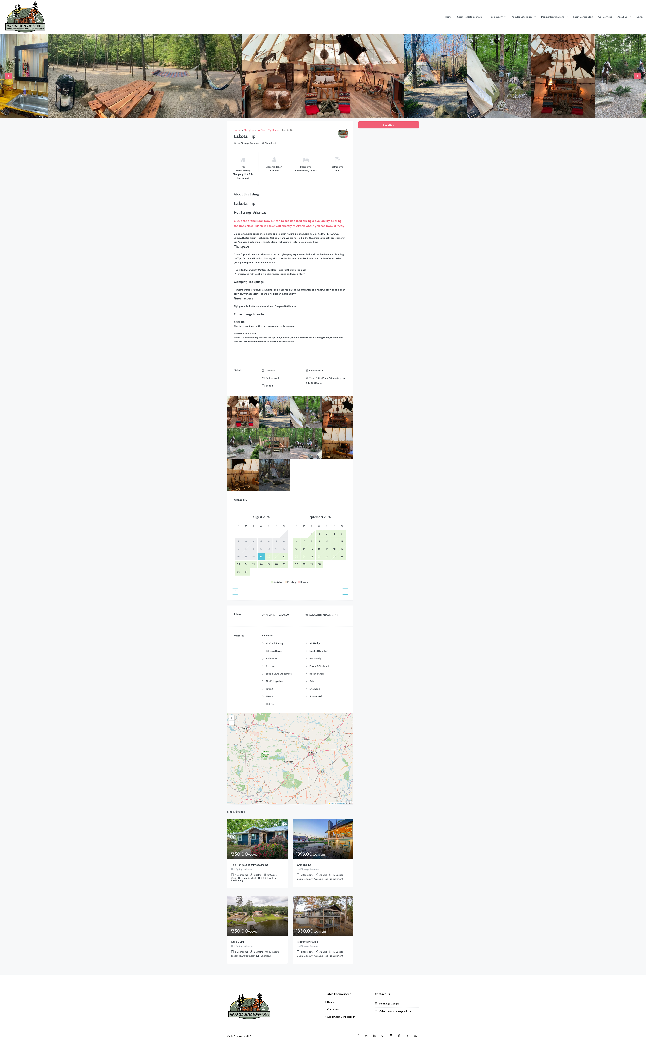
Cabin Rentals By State (469, 16)
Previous (8, 76)
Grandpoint (304, 864)
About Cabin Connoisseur (341, 1016)
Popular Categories (521, 16)
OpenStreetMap (341, 803)
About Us (622, 16)
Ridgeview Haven (307, 941)
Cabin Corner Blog (583, 16)
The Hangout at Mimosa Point (249, 864)
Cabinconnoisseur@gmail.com (395, 1011)
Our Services (605, 16)
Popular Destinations (552, 16)
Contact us (333, 1009)
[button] (231, 717)
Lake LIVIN (237, 941)
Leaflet (332, 803)
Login (639, 16)
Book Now (388, 124)
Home (448, 16)
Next (637, 76)
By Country (497, 16)
